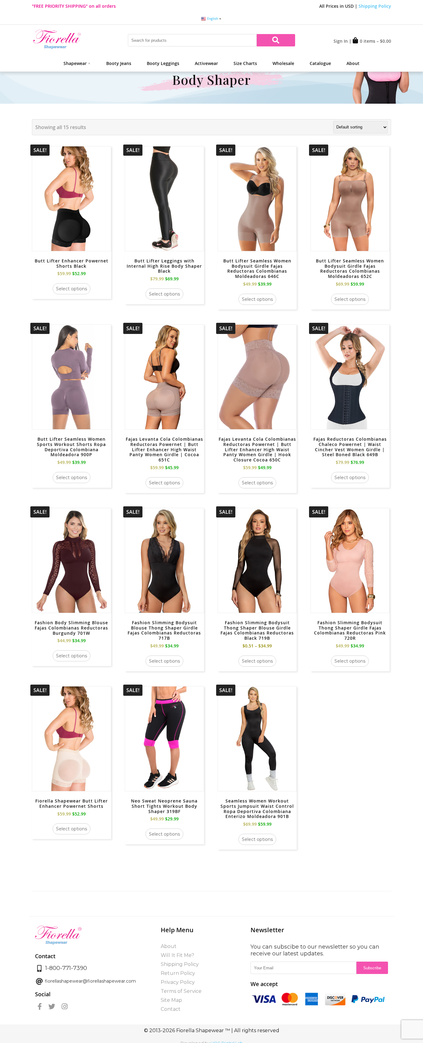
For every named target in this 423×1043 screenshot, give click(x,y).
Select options (71, 289)
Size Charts (245, 63)
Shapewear (75, 63)
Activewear (206, 63)
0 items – (375, 41)
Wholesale (283, 63)
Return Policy (178, 973)
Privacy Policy (178, 982)
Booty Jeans (118, 63)
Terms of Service (181, 991)
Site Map (171, 1000)
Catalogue (320, 63)
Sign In (341, 41)
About (353, 63)
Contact (171, 1009)
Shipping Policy (375, 6)
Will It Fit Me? (177, 955)
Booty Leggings (163, 63)
